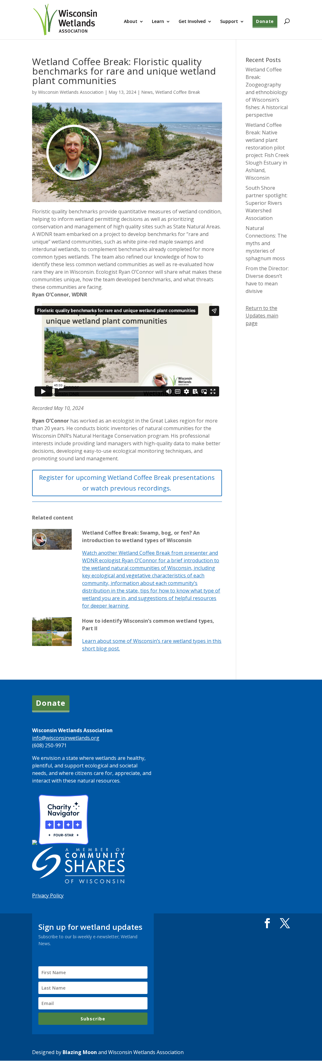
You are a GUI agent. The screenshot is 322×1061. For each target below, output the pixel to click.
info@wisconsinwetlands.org (65, 737)
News (147, 92)
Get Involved (192, 21)
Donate (265, 21)
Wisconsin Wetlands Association (70, 92)
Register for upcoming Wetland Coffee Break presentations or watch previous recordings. (127, 482)
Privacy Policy (48, 895)
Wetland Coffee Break (177, 92)
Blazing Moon (80, 1052)
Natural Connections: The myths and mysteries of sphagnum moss (266, 243)
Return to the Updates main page (262, 316)
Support (229, 21)
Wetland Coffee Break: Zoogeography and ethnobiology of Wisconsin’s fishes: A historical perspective (267, 92)
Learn (158, 21)
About (130, 21)
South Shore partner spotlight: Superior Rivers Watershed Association (266, 203)
